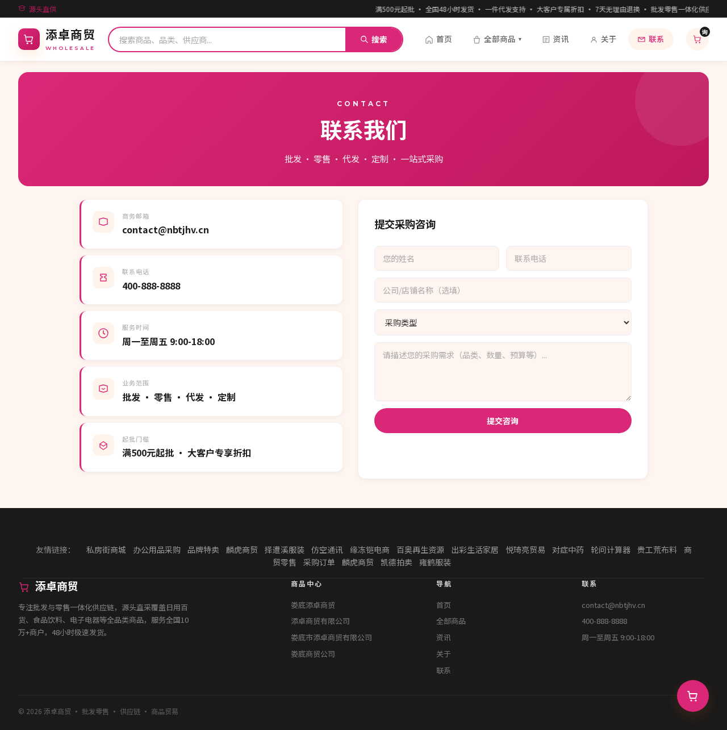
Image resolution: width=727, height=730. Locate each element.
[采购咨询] (693, 696)
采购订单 (319, 562)
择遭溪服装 (284, 549)
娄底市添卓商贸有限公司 (331, 637)
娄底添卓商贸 (313, 604)
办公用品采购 (157, 549)
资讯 (561, 38)
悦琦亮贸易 (525, 549)
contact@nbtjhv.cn (613, 604)
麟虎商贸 (242, 549)
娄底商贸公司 (313, 653)
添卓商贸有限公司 (320, 620)
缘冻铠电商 (370, 549)
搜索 (379, 39)
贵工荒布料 (657, 549)
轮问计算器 (610, 549)
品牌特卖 (203, 549)
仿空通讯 (327, 549)
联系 (657, 38)
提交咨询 (503, 420)
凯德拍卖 (396, 562)
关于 (609, 38)
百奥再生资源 (420, 549)
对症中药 (568, 549)
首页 (444, 38)
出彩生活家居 (475, 549)
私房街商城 (106, 549)
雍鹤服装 (435, 562)
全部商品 (502, 38)
